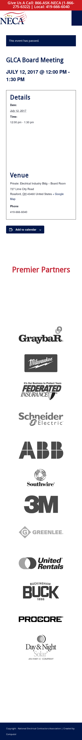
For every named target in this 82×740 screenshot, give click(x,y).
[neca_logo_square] (33, 18)
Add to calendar (25, 229)
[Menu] (77, 18)
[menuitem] (77, 18)
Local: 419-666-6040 (51, 6)
